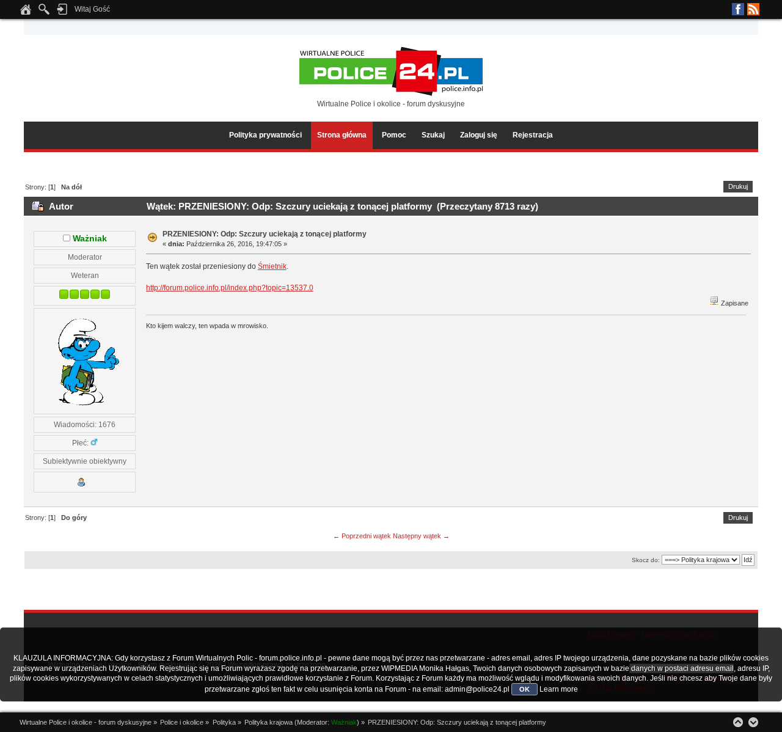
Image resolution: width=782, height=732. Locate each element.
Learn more (558, 689)
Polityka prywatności (265, 135)
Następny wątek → (421, 536)
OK (524, 689)
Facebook (738, 9)
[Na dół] (753, 722)
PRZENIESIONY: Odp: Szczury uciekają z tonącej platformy (265, 234)
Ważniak (90, 238)
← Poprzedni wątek (362, 536)
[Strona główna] (26, 13)
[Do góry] (738, 722)
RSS (753, 9)
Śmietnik (272, 266)
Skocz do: (646, 560)
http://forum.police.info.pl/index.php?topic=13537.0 (229, 288)
